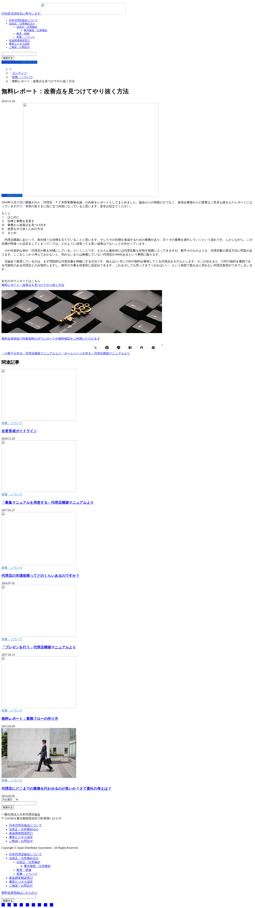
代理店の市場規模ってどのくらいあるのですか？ (40, 576)
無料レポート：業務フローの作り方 (29, 719)
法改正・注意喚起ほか (22, 23)
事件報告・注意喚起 (35, 30)
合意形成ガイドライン (19, 431)
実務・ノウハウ (11, 423)
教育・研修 (23, 870)
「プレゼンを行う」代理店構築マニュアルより (38, 647)
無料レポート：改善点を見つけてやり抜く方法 (32, 285)
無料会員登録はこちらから (19, 892)
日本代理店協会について (25, 825)
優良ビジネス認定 (21, 837)
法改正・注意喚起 (28, 862)
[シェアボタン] (95, 348)
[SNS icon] (3, 905)
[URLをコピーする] (162, 345)
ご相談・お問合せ (19, 47)
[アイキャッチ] (38, 419)
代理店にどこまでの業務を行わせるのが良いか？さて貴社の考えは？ (56, 788)
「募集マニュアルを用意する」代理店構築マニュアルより (47, 502)
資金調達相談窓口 (21, 833)
